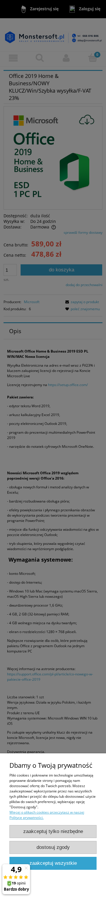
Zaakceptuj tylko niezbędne (53, 831)
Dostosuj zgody (53, 847)
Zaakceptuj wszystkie (53, 863)
